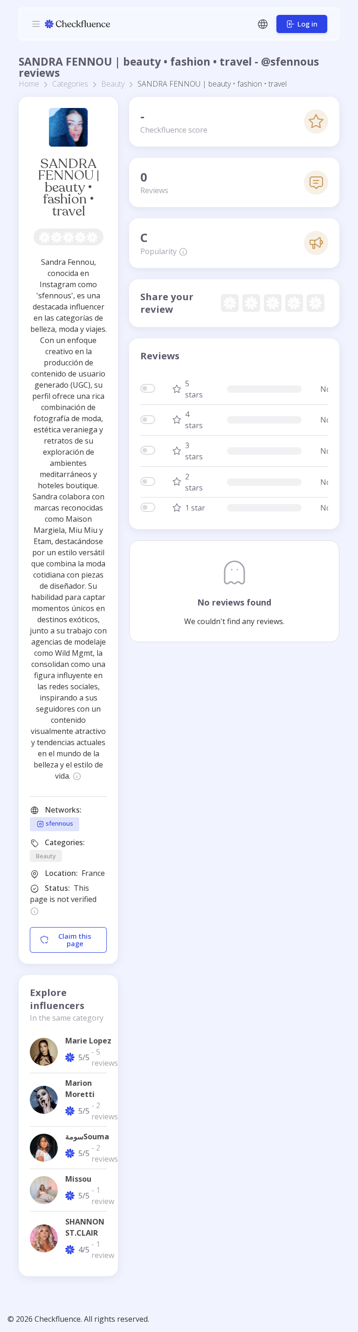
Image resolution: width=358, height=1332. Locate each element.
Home (29, 84)
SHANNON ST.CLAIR (84, 1227)
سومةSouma (87, 1136)
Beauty (112, 84)
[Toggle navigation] (36, 24)
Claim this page (74, 940)
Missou (78, 1179)
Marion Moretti (80, 1088)
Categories (70, 84)
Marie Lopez (88, 1041)
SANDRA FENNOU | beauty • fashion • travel (68, 187)
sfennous (58, 824)
